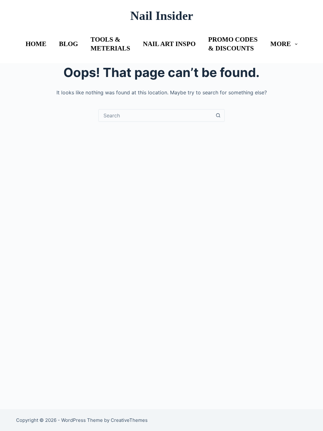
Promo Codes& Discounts (233, 44)
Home (36, 44)
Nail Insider (161, 15)
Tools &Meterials (110, 44)
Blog (68, 44)
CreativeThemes (129, 420)
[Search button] (218, 115)
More (280, 44)
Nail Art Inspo (169, 44)
